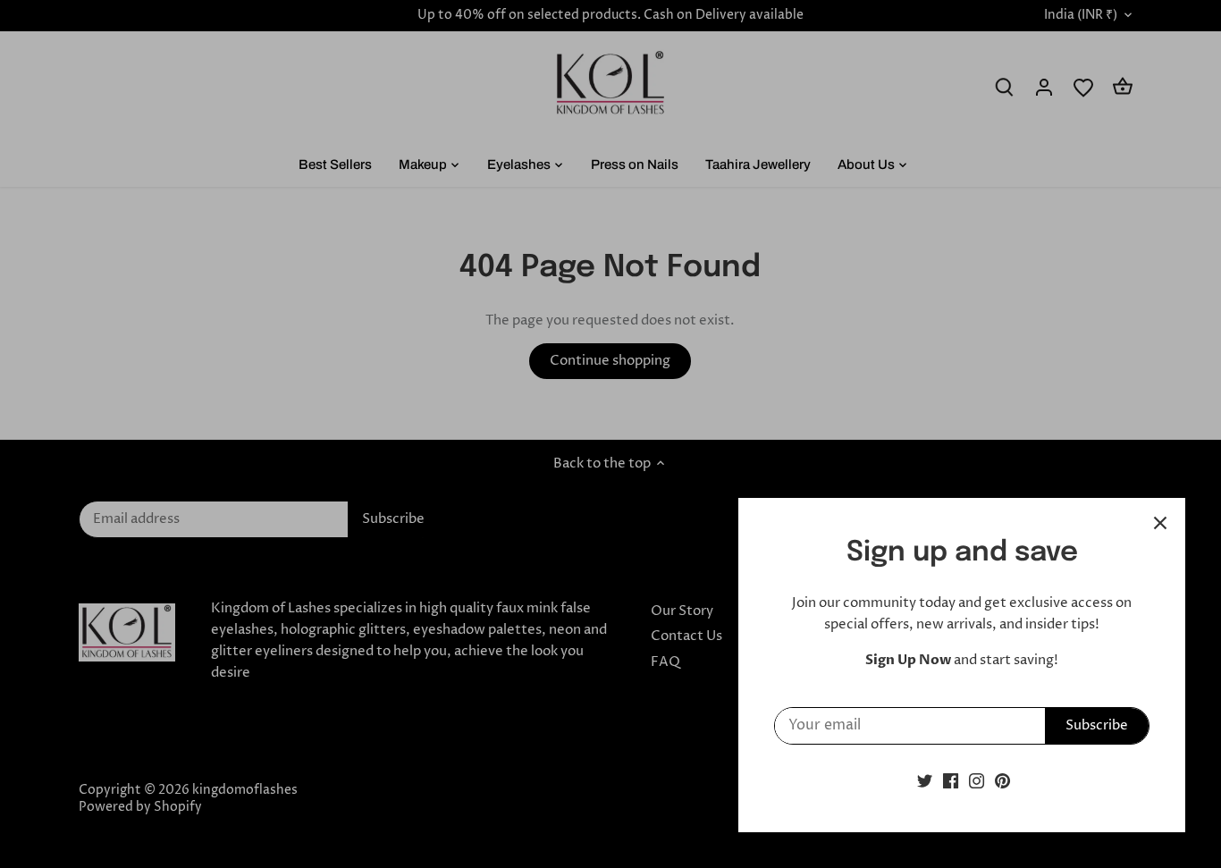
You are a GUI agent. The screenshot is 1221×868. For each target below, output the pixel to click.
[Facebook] (950, 780)
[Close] (1160, 523)
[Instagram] (976, 780)
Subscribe (1096, 725)
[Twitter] (924, 780)
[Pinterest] (1002, 780)
